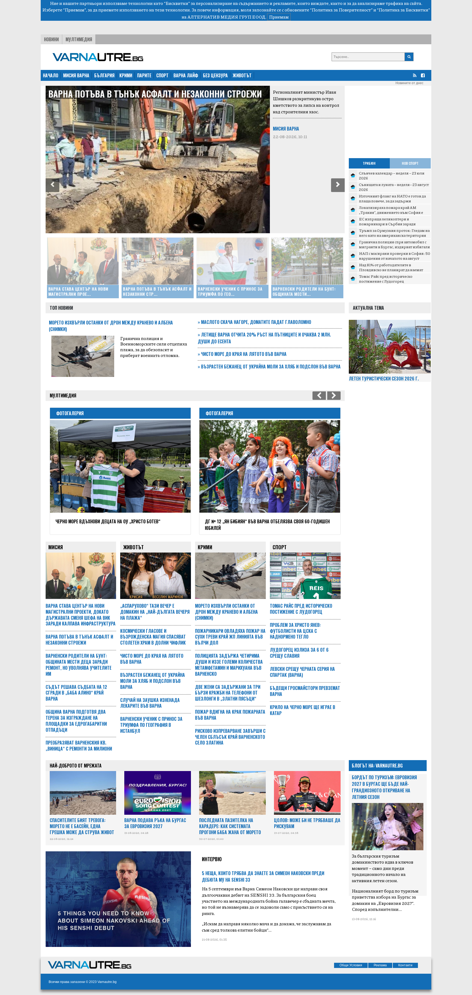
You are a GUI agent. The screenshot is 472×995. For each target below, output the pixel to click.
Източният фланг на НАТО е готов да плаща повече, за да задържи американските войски (392, 200)
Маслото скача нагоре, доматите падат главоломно (254, 322)
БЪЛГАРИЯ (104, 75)
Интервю (212, 859)
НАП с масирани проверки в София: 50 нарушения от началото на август (394, 255)
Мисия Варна (286, 128)
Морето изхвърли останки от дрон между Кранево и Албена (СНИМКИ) (226, 612)
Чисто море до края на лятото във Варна (242, 354)
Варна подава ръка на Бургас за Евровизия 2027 (155, 823)
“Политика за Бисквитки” (403, 10)
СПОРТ (162, 75)
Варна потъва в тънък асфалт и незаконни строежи (155, 93)
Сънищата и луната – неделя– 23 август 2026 (394, 187)
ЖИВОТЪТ (242, 75)
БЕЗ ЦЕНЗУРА (215, 75)
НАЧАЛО (50, 75)
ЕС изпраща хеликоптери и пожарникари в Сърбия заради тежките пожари (387, 223)
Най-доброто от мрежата (76, 765)
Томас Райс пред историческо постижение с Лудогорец (385, 278)
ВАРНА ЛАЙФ (185, 75)
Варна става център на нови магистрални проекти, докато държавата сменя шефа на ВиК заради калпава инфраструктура (81, 615)
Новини (51, 39)
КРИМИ (125, 75)
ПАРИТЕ (144, 75)
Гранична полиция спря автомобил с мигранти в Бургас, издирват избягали (394, 244)
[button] (52, 185)
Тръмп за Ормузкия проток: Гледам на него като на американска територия (394, 233)
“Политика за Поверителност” (341, 10)
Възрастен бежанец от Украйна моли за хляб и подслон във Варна (269, 366)
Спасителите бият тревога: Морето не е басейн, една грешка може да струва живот (82, 826)
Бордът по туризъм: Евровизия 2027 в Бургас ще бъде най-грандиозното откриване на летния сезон (384, 787)
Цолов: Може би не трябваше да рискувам (307, 823)
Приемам (279, 17)
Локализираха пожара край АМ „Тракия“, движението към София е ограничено (391, 212)
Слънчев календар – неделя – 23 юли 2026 (391, 175)
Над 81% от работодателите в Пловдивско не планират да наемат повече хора (391, 269)
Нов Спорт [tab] (410, 163)
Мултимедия (79, 39)
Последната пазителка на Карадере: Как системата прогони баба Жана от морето (230, 826)
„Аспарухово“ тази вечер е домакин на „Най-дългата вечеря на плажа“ (155, 612)
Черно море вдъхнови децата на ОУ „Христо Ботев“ (107, 521)
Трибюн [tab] (369, 163)
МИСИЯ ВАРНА (76, 75)
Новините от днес (409, 83)
